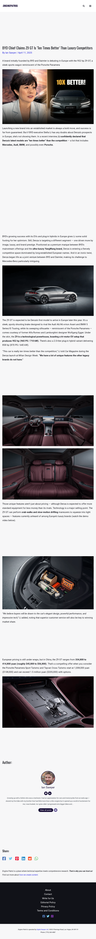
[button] (84, 6)
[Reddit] (30, 858)
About (48, 890)
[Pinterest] (17, 858)
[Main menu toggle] (90, 6)
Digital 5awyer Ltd (42, 929)
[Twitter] (10, 858)
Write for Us (48, 898)
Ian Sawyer (48, 787)
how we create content (28, 875)
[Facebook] (46, 793)
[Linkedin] (23, 858)
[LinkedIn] (50, 793)
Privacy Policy (48, 906)
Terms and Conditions (48, 910)
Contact (48, 894)
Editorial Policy (48, 902)
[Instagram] (52, 916)
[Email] (55, 810)
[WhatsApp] (36, 858)
